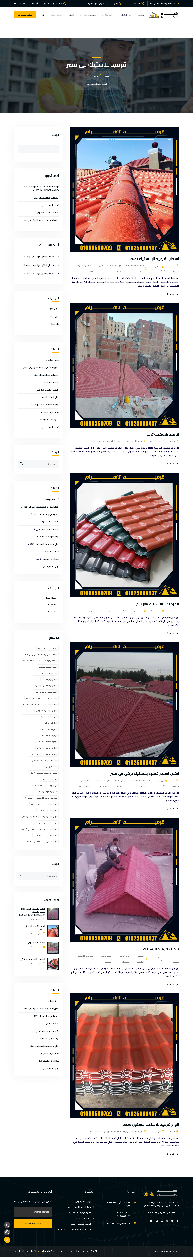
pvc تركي (53, 648)
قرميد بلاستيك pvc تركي (47, 810)
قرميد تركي (38, 835)
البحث (55, 134)
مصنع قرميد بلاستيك (33, 841)
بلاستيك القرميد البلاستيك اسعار (44, 760)
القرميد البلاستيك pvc (31, 704)
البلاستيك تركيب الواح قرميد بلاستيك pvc (41, 698)
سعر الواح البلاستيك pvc (85, 268)
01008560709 (123, 1216)
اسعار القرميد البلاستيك (48, 667)
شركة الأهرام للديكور (163, 1251)
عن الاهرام (126, 15)
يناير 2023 (55, 324)
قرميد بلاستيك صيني (29, 816)
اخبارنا (71, 15)
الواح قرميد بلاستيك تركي (47, 748)
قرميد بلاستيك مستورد (48, 829)
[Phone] (7, 1225)
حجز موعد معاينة (25, 15)
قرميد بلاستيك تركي (162, 434)
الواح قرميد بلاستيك (49, 735)
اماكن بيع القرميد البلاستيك (35, 257)
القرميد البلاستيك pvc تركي (132, 441)
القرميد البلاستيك (140, 959)
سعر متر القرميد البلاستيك (47, 798)
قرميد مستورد (51, 841)
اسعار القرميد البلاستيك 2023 (154, 258)
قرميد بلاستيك (36, 804)
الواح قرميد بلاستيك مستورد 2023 (109, 268)
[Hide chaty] (7, 1240)
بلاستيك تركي (51, 766)
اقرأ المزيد (174, 294)
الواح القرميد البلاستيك (120, 783)
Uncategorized (52, 360)
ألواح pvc (41, 648)
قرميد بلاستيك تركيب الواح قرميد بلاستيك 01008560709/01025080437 (41, 188)
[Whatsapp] (7, 1232)
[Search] (20, 462)
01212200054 (134, 3)
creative (55, 257)
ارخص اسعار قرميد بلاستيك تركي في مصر (126, 611)
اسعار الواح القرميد (49, 679)
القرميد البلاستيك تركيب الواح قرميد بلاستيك (40, 716)
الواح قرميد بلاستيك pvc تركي (45, 741)
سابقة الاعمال (89, 15)
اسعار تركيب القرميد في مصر (46, 692)
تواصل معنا (56, 15)
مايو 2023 (54, 316)
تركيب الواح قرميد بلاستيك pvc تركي (43, 773)
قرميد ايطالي (52, 804)
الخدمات (108, 15)
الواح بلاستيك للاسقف (48, 729)
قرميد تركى (52, 835)
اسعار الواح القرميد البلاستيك (46, 685)
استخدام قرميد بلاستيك (48, 660)
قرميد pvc (28, 798)
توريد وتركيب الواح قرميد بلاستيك (44, 785)
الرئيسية (141, 15)
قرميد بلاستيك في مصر (48, 822)
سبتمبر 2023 (53, 309)
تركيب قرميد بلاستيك (160, 949)
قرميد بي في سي (27, 829)
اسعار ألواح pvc (28, 660)
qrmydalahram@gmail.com (162, 3)
